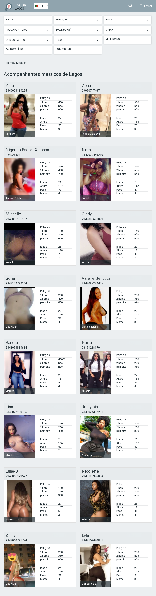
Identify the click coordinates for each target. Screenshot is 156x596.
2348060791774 (16, 540)
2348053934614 (16, 347)
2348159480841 (92, 540)
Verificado (113, 38)
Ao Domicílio (14, 48)
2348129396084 (92, 476)
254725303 (13, 155)
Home (10, 62)
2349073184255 (16, 90)
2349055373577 (16, 476)
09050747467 (91, 90)
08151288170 (91, 347)
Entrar (148, 6)
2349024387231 (92, 412)
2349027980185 (16, 412)
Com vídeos (63, 48)
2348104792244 (16, 283)
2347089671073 (92, 219)
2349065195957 (16, 219)
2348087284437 (92, 283)
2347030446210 (92, 155)
